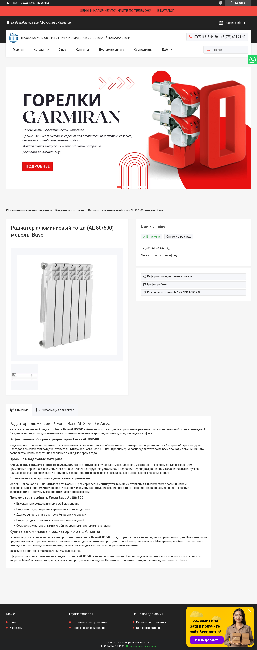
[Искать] (208, 50)
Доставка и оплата (111, 49)
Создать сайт (28, 2)
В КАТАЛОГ (165, 11)
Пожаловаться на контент (141, 646)
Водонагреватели (148, 627)
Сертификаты (143, 49)
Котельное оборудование (90, 622)
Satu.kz (146, 642)
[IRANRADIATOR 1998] (13, 38)
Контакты (82, 49)
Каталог (39, 49)
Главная (18, 49)
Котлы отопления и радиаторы (32, 210)
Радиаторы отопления (70, 210)
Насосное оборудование (89, 627)
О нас (62, 49)
